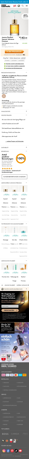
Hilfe (18, 398)
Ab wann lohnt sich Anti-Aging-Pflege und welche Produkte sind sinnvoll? (13, 121)
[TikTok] (16, 451)
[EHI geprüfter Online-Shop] (7, 441)
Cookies (6, 421)
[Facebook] (8, 451)
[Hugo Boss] (5, 434)
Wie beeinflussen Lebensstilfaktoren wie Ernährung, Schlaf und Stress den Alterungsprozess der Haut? (13, 132)
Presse (5, 424)
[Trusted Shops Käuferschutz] (3, 441)
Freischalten (9, 310)
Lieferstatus (7, 398)
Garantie (20, 382)
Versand (6, 382)
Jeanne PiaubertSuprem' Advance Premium (8, 39)
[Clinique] (15, 434)
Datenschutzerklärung (12, 315)
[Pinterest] (12, 451)
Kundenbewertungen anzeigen (14, 177)
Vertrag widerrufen (10, 390)
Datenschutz (21, 417)
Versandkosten (18, 456)
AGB (18, 413)
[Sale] (14, 6)
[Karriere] (14, 328)
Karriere (20, 424)
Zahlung (6, 386)
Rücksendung (22, 386)
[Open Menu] (6, 6)
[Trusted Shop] (19, 6)
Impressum (6, 413)
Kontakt (6, 401)
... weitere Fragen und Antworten (14, 141)
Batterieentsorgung (10, 405)
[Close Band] (27, 2)
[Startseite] (2, 285)
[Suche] (23, 6)
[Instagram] (4, 451)
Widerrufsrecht (8, 417)
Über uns (20, 421)
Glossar (20, 401)
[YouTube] (20, 451)
